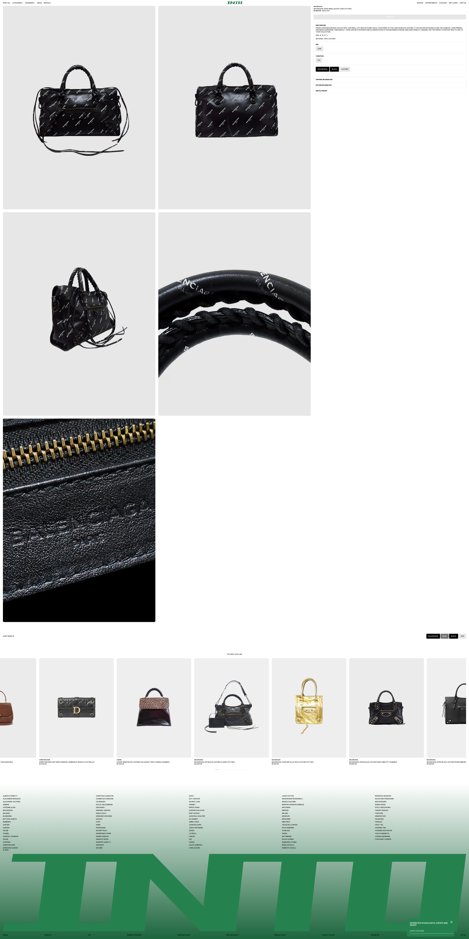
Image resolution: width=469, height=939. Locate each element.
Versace (378, 822)
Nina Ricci (286, 822)
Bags (444, 636)
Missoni (285, 810)
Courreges (100, 802)
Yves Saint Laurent (383, 839)
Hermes (192, 805)
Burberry (7, 822)
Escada (99, 819)
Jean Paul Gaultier (197, 816)
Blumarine (7, 816)
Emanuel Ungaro (103, 810)
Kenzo (191, 830)
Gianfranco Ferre (103, 833)
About (5, 935)
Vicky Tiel (379, 825)
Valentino (379, 819)
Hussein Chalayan (196, 810)
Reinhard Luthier (289, 842)
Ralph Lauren (287, 839)
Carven (6, 828)
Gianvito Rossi (102, 839)
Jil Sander (193, 819)
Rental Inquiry (321, 91)
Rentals (47, 3)
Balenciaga (322, 69)
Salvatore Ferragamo (384, 799)
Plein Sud (286, 830)
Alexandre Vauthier (11, 802)
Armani (6, 805)
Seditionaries (380, 802)
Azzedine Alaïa (9, 807)
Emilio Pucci (101, 813)
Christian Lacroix (10, 848)
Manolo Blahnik (289, 802)
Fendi (98, 825)
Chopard (6, 842)
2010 (319, 49)
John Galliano (195, 825)
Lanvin (192, 836)
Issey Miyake (194, 813)
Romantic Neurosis (383, 796)
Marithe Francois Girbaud (293, 805)
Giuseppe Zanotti (103, 842)
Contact (48, 935)
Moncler (286, 816)
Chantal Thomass (10, 836)
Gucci (191, 796)
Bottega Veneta (10, 819)
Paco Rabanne (288, 828)
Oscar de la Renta (290, 825)
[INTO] (234, 2)
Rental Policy (280, 935)
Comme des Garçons (104, 799)
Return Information (324, 85)
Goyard (99, 848)
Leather (344, 69)
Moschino (286, 819)
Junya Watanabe (196, 828)
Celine (5, 830)
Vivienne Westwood (383, 830)
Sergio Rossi (380, 805)
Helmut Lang (194, 802)
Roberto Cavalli (289, 848)
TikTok (463, 935)
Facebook (375, 935)
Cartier (6, 825)
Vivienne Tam (380, 828)
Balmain (6, 813)
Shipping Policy (183, 935)
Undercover (380, 816)
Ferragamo (101, 828)
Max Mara (286, 807)
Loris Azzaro (194, 848)
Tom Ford (379, 813)
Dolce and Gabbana (104, 805)
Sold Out (390, 17)
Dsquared (100, 807)
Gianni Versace (102, 836)
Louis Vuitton (288, 796)
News (39, 3)
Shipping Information (324, 79)
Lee (190, 839)
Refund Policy (232, 935)
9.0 (319, 60)
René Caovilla (288, 845)
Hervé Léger (194, 807)
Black (334, 69)
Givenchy (100, 845)
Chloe (5, 839)
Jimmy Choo (194, 822)
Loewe (192, 842)
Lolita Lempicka (195, 845)
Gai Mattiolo (101, 830)
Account (443, 3)
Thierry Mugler (381, 810)
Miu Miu (285, 813)
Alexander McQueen (11, 799)
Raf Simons (286, 836)
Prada (284, 833)
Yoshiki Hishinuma (382, 836)
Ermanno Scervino (104, 816)
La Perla (192, 833)
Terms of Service (134, 935)
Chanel (6, 833)
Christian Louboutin (104, 796)
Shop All (6, 3)
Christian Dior (9, 845)
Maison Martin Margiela (292, 799)
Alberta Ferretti (10, 796)
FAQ (89, 935)
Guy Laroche (194, 799)
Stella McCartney (383, 807)
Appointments (431, 3)
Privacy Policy (328, 935)
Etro (98, 822)
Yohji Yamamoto (382, 833)
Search (420, 3)
